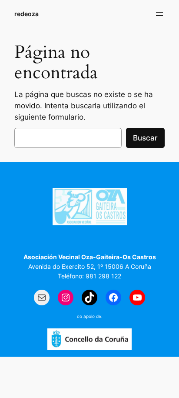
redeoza (26, 13)
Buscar (145, 138)
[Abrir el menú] (159, 14)
